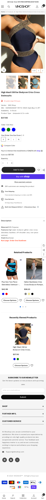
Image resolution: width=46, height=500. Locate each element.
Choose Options (9, 300)
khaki (29, 294)
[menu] (2, 6)
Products (10, 12)
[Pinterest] (4, 460)
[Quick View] (20, 260)
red (6, 294)
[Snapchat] (11, 460)
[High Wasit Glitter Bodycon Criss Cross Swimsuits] (23, 334)
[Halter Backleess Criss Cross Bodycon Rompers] (34, 269)
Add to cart (18, 170)
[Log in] (37, 6)
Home (3, 12)
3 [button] (25, 306)
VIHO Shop (12, 105)
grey (25, 294)
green (17, 359)
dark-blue (14, 359)
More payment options (23, 182)
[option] (23, 44)
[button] (39, 71)
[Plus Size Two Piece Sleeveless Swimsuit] (11, 269)
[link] (12, 496)
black (32, 294)
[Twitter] (17, 460)
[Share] (43, 170)
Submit (23, 397)
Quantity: (4, 158)
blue (3, 294)
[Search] (8, 6)
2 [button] (23, 306)
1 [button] (20, 306)
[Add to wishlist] (39, 170)
